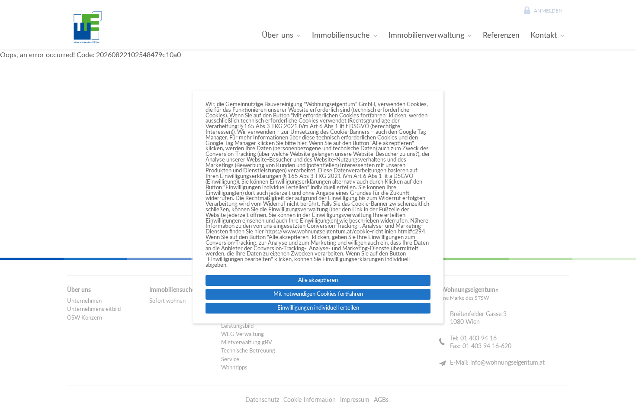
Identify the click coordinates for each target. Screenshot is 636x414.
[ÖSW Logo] (86, 27)
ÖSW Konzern (84, 318)
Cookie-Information (309, 400)
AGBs (381, 400)
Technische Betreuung (248, 351)
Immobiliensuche (341, 35)
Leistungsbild (237, 326)
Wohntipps (234, 368)
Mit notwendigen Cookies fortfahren (318, 294)
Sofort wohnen (167, 301)
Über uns (277, 35)
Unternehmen (84, 301)
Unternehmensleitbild (94, 309)
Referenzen (501, 35)
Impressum (354, 400)
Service (230, 359)
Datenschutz (262, 400)
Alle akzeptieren (318, 280)
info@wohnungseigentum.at (507, 363)
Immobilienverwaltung (426, 35)
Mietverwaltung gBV (246, 343)
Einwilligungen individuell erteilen (318, 307)
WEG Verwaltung (242, 334)
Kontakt (543, 35)
